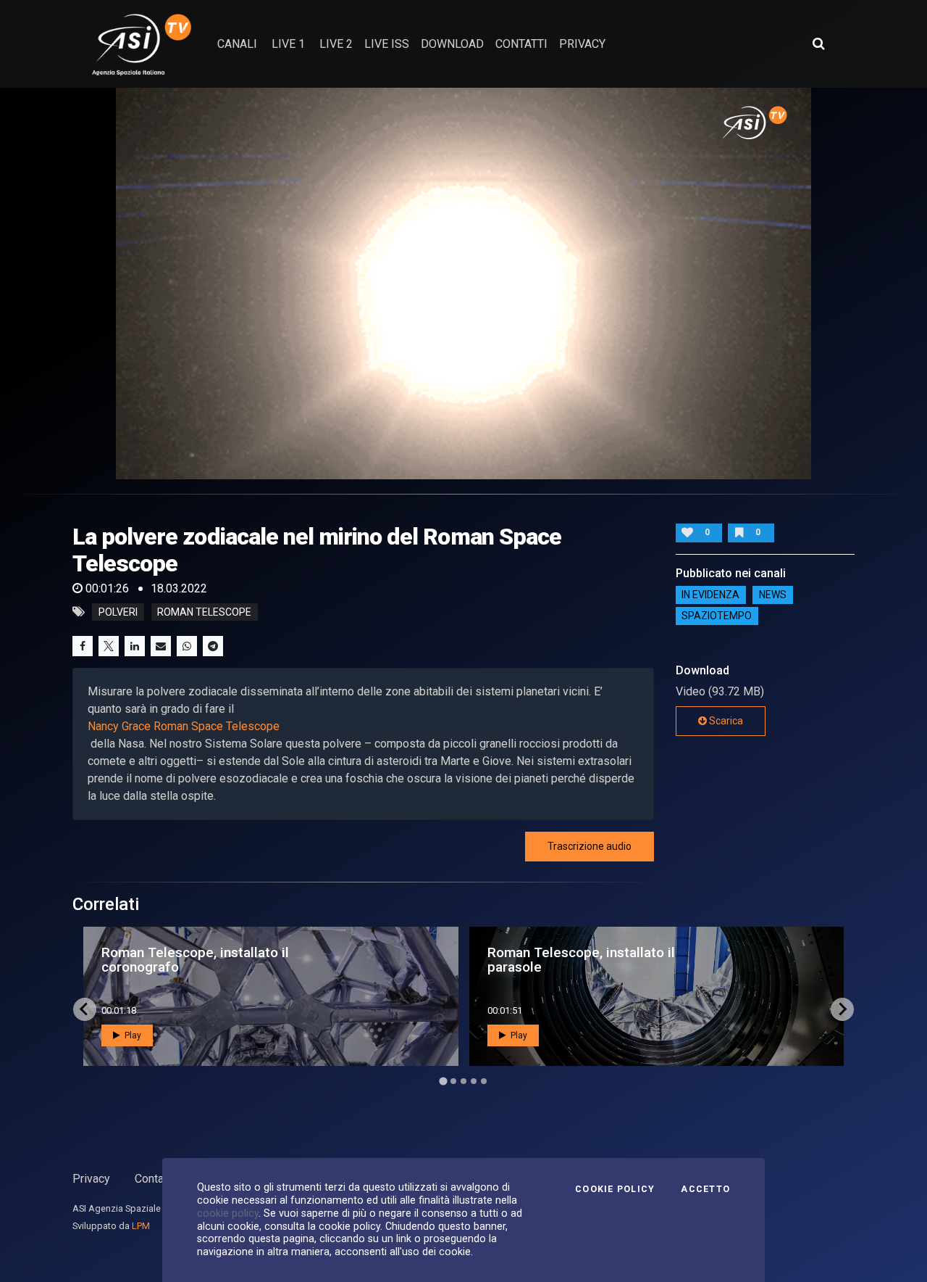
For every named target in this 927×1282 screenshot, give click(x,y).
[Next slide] (842, 1009)
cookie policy (228, 1213)
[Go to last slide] (84, 1009)
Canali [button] (237, 44)
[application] (463, 283)
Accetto (705, 1189)
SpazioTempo (716, 616)
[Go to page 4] (474, 1081)
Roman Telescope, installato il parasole (581, 959)
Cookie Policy (615, 1189)
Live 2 (336, 44)
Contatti (154, 1179)
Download (452, 44)
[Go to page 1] (443, 1081)
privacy (582, 44)
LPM (141, 1225)
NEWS (773, 595)
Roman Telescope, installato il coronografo (195, 959)
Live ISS (386, 44)
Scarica (725, 721)
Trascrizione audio (590, 846)
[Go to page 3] (463, 1081)
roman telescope (204, 612)
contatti (521, 44)
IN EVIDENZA (710, 595)
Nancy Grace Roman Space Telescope (184, 726)
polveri (118, 612)
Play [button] (131, 1035)
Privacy (91, 1179)
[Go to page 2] (453, 1081)
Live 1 (288, 44)
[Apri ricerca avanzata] (818, 43)
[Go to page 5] (484, 1081)
